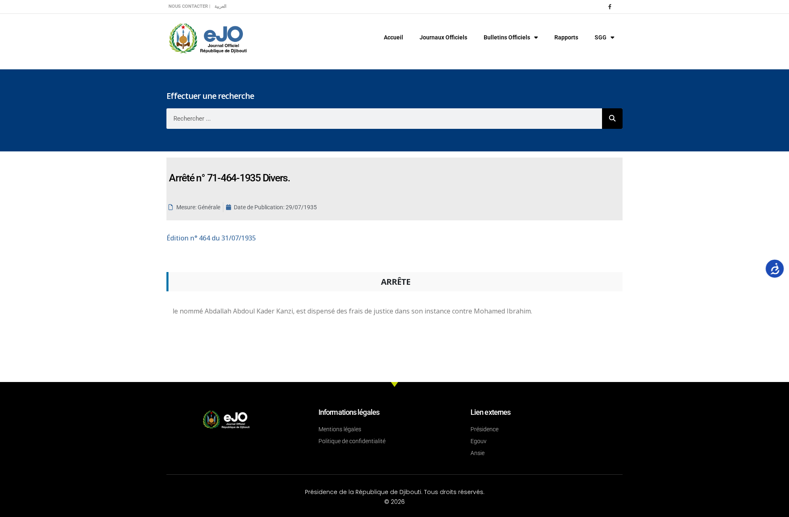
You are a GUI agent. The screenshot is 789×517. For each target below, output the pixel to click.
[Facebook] (610, 6)
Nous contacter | (189, 6)
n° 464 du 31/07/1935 (211, 237)
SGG (601, 37)
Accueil (393, 37)
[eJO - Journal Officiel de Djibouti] (207, 37)
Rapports (566, 37)
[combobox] (384, 118)
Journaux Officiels (443, 37)
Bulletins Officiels (507, 37)
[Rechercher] (612, 118)
